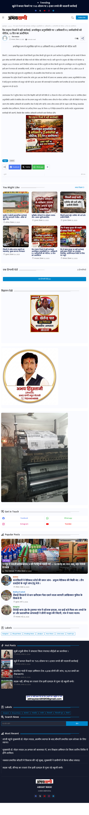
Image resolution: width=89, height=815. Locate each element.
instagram (24, 524)
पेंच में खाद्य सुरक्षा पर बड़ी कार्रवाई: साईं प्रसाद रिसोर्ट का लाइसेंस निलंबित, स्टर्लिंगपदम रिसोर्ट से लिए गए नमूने (72, 252)
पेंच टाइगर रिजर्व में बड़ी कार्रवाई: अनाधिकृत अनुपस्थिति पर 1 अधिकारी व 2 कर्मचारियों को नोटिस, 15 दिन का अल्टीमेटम (44, 252)
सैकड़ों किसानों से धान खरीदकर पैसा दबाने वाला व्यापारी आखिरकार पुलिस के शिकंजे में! (47, 597)
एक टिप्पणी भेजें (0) (44, 279)
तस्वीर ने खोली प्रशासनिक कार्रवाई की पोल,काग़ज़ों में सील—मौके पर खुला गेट (15, 217)
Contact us (39, 806)
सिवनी (68, 713)
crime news (60, 633)
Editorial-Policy (67, 806)
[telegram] (53, 10)
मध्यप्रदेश (34, 713)
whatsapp (68, 518)
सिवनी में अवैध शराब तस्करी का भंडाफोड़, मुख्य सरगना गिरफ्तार (14, 250)
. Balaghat (5, 713)
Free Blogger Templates (69, 811)
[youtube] (44, 10)
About (28, 806)
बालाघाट (26, 713)
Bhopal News (17, 633)
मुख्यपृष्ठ (4, 26)
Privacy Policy (53, 806)
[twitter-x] (40, 10)
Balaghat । (5, 633)
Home (19, 806)
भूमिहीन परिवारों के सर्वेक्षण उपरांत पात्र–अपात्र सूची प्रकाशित (43, 216)
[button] (72, 17)
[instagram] (49, 10)
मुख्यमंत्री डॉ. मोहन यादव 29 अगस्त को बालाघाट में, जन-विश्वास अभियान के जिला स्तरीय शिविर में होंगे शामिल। (45, 751)
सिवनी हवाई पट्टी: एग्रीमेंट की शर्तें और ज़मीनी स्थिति (73, 216)
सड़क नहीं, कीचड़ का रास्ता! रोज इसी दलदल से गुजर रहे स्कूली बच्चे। (44, 681)
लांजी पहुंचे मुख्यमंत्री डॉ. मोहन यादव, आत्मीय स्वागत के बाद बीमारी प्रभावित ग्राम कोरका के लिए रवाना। (44, 741)
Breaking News (29, 633)
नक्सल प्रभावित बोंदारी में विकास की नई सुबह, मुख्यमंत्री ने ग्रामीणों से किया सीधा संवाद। (41, 760)
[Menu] (3, 17)
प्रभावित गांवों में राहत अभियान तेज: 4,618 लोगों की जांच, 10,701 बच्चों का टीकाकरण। (44, 6)
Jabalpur (40, 633)
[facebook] (35, 10)
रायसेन (42, 713)
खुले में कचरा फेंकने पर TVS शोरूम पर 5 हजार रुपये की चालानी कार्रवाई (46, 661)
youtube (68, 524)
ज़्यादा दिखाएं (79, 187)
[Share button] (47, 167)
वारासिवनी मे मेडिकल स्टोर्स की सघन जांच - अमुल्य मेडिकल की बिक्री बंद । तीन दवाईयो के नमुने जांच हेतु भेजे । (48, 582)
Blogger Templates (31, 811)
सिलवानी (49, 713)
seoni (10, 26)
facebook (24, 518)
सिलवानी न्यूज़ (59, 713)
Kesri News (50, 633)
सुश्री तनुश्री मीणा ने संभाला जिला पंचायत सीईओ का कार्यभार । (41, 651)
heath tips (70, 633)
